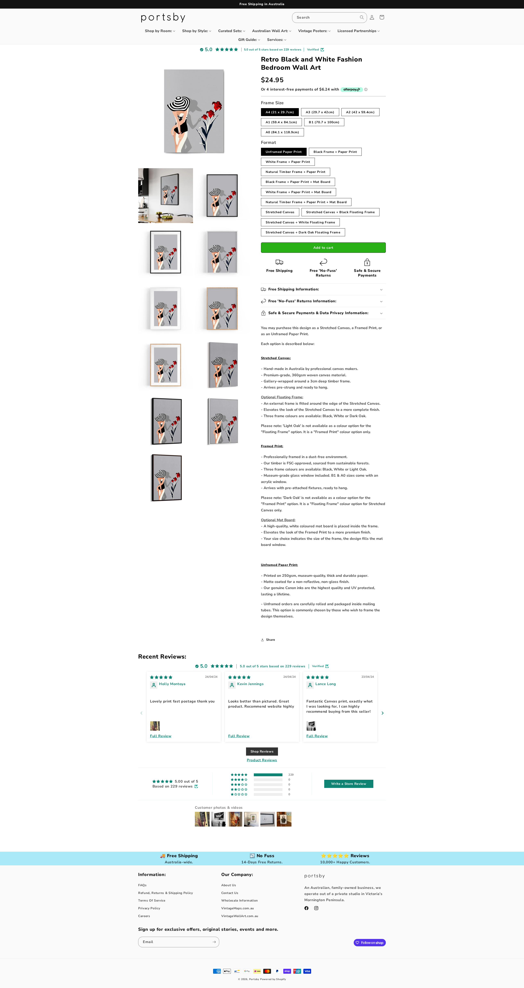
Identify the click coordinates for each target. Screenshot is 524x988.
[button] (158, 31)
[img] (161, 677)
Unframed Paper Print (284, 152)
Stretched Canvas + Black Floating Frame (340, 212)
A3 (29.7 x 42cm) (320, 112)
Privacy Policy (149, 908)
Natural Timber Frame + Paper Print (295, 172)
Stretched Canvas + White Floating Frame (300, 222)
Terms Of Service (151, 900)
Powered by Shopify (273, 979)
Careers (144, 916)
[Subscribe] (214, 942)
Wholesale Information (239, 900)
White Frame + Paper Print (288, 162)
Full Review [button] (160, 736)
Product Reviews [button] (262, 760)
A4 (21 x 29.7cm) (280, 112)
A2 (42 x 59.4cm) (360, 112)
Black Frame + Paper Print (335, 152)
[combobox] (329, 17)
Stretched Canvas (280, 212)
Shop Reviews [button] (262, 751)
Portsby (254, 979)
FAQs (142, 885)
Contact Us (229, 893)
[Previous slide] (141, 713)
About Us (228, 885)
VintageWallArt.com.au (239, 916)
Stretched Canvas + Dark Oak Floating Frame (303, 232)
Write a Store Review (348, 784)
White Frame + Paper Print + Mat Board (299, 192)
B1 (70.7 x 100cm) (324, 122)
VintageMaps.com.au (237, 908)
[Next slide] (382, 713)
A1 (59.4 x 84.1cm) (281, 122)
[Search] (362, 17)
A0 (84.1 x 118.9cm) (282, 132)
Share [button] (270, 639)
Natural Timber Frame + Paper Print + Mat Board (306, 202)
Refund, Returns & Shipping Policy (165, 893)
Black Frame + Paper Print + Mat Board (298, 182)
